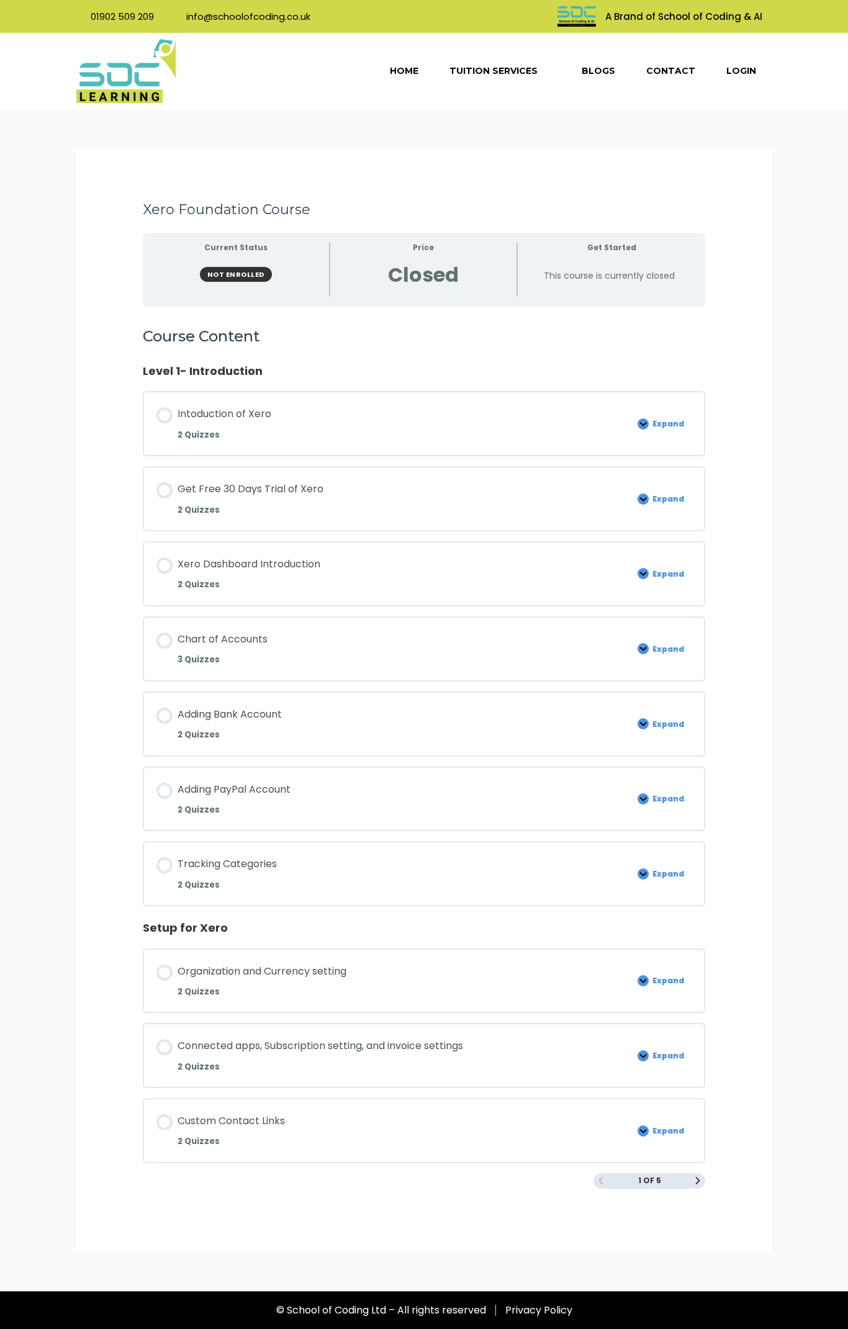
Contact (670, 70)
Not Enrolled (235, 274)
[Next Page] (697, 1181)
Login (741, 70)
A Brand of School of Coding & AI (683, 16)
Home (404, 70)
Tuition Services (493, 70)
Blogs (598, 70)
